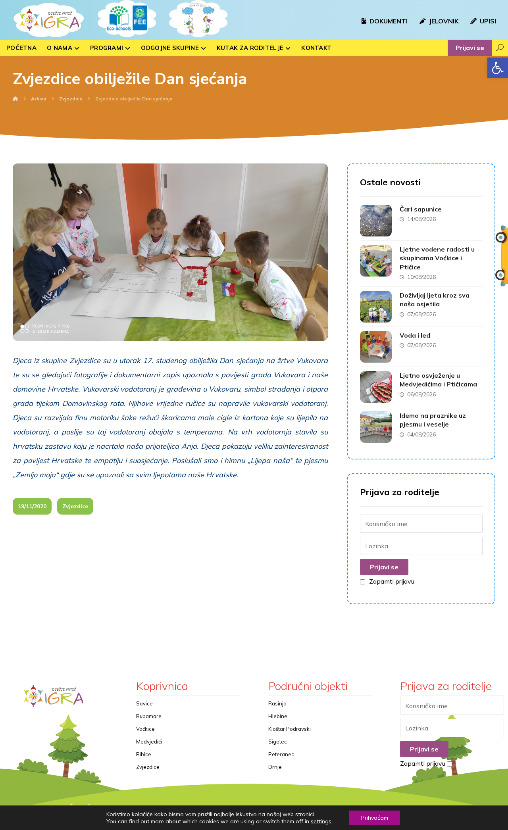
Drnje (275, 767)
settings (321, 821)
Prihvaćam (374, 817)
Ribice (143, 754)
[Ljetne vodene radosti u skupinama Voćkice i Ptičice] (376, 261)
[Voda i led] (376, 347)
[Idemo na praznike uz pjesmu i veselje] (376, 427)
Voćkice (145, 729)
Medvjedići (149, 741)
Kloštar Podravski (289, 729)
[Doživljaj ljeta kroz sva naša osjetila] (376, 307)
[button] (497, 68)
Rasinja (277, 703)
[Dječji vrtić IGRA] (47, 20)
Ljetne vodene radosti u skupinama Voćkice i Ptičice (437, 258)
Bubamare (149, 716)
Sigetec (277, 741)
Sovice (144, 703)
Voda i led (415, 335)
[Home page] (15, 99)
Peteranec (281, 754)
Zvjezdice (75, 506)
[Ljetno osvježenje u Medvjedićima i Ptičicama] (376, 387)
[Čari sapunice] (376, 220)
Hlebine (277, 716)
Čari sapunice (421, 209)
